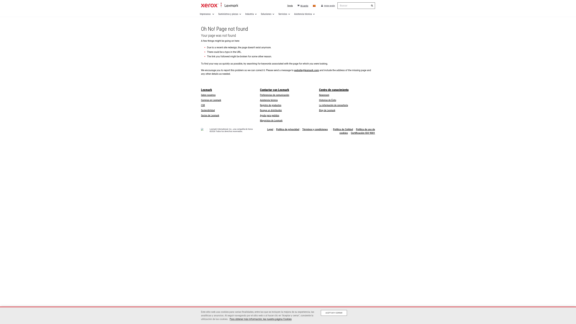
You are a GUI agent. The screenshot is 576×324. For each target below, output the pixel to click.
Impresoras (205, 14)
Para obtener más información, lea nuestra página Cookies (261, 319)
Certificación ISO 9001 (363, 133)
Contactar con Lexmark (274, 90)
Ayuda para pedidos (269, 115)
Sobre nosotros (208, 95)
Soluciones (266, 14)
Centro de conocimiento (334, 90)
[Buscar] (372, 6)
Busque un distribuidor (271, 110)
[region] (288, 315)
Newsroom (324, 95)
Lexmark (206, 90)
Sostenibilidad (208, 110)
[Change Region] (314, 6)
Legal (270, 129)
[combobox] (356, 5)
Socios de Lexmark (210, 115)
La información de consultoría (333, 105)
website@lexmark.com (306, 70)
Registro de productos (270, 105)
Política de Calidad (343, 129)
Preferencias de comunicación (274, 95)
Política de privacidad (287, 129)
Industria (249, 14)
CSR (203, 105)
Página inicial (219, 5)
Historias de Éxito (327, 100)
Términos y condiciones (315, 129)
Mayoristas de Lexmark (271, 120)
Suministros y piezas (228, 14)
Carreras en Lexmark (211, 100)
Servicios (282, 14)
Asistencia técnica (303, 14)
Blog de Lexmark (327, 110)
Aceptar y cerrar (334, 313)
